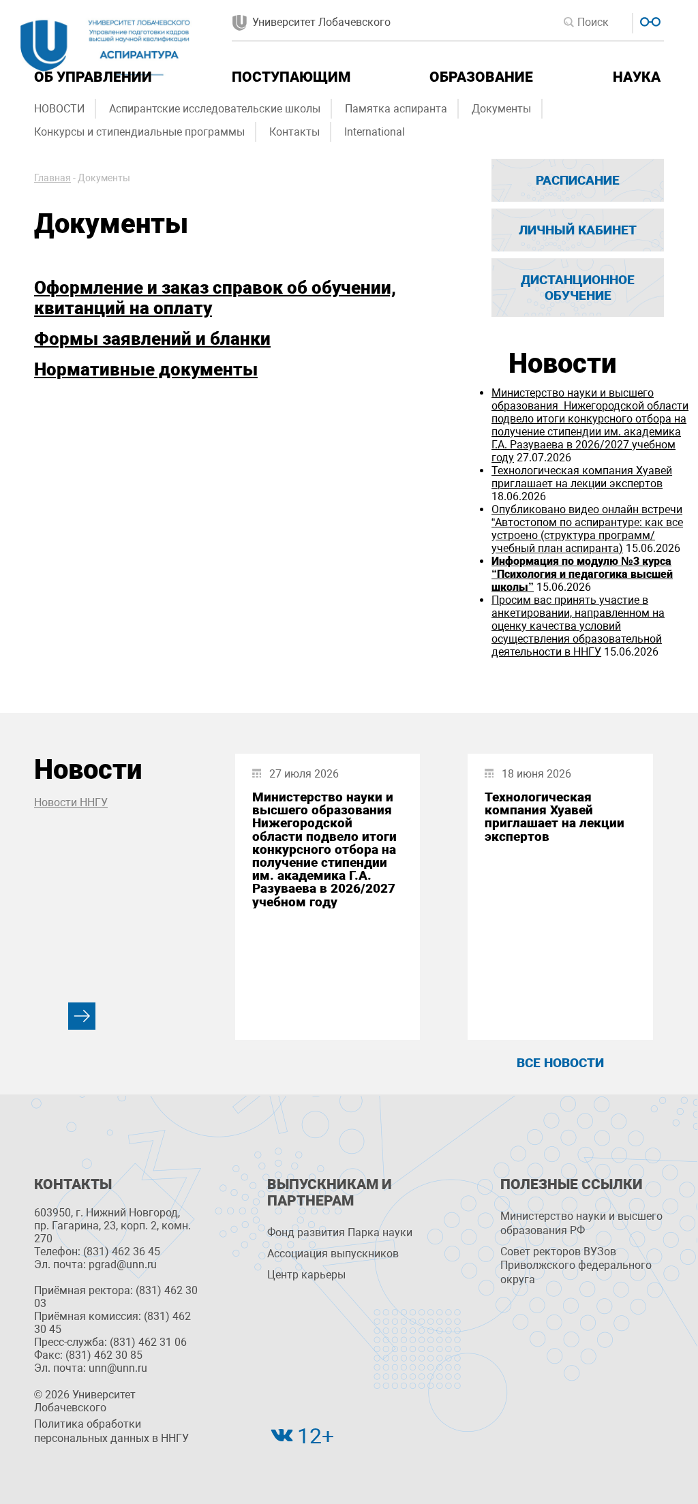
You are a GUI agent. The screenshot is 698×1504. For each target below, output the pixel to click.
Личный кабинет (578, 230)
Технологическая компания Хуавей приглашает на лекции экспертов (581, 477)
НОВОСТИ (59, 108)
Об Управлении (93, 77)
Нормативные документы (146, 369)
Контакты (294, 131)
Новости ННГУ (71, 802)
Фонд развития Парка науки (339, 1232)
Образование (481, 77)
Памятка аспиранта (396, 108)
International (374, 131)
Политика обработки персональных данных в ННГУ (111, 1431)
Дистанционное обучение (578, 287)
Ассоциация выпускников (333, 1253)
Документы (501, 108)
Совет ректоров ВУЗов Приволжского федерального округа (576, 1266)
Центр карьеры (306, 1274)
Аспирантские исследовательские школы (214, 108)
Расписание (578, 180)
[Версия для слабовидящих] (648, 20)
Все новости (560, 1063)
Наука (637, 77)
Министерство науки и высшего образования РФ (581, 1223)
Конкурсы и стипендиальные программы (139, 131)
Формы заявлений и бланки (152, 338)
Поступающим (291, 77)
